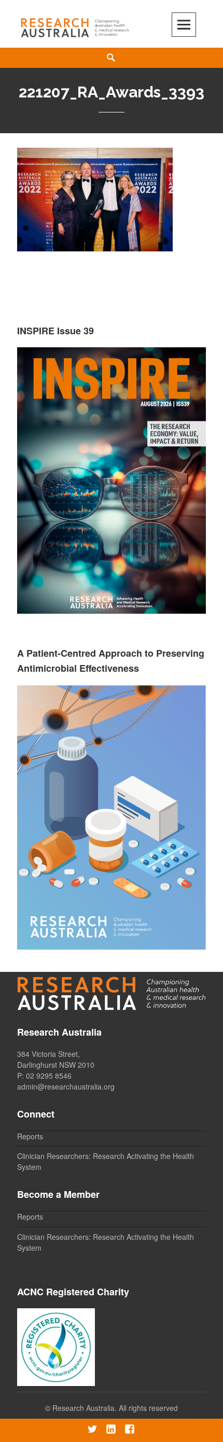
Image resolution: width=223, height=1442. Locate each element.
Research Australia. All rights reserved (115, 1408)
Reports (30, 1136)
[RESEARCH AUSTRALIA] (75, 25)
